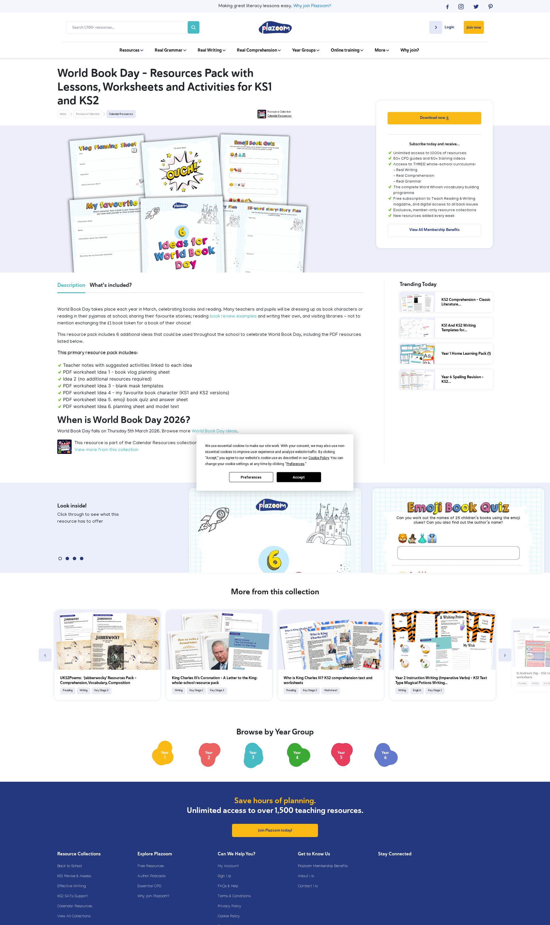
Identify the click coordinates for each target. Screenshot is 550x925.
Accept (299, 477)
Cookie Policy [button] (319, 458)
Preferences (251, 477)
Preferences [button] (295, 464)
